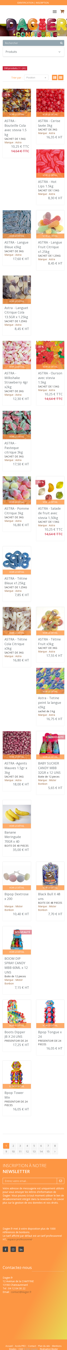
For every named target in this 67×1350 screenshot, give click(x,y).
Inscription (42, 2)
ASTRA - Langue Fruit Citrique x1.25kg (50, 247)
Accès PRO (20, 1345)
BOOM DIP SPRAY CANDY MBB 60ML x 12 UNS (16, 965)
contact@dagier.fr (21, 1292)
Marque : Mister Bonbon (47, 781)
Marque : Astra (12, 142)
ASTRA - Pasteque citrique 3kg (13, 447)
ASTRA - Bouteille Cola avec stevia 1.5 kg (15, 128)
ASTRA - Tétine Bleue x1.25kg (15, 580)
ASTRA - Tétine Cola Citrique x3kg (15, 643)
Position (31, 77)
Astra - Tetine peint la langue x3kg (49, 702)
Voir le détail (16, 114)
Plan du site (44, 1345)
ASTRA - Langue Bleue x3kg (16, 244)
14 (41, 1151)
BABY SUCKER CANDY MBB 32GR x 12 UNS (49, 767)
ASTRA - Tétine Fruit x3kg (49, 641)
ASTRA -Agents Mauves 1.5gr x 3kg (15, 767)
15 (48, 1151)
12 (27, 1151)
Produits (11, 52)
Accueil (9, 1345)
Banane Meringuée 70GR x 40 (12, 837)
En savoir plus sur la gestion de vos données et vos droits (33, 1200)
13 (34, 1151)
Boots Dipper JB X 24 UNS (14, 1034)
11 (20, 1151)
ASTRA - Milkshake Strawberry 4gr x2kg (16, 380)
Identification (25, 2)
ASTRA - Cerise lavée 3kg (49, 123)
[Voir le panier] (62, 12)
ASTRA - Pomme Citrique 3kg (16, 510)
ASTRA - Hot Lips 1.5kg (47, 183)
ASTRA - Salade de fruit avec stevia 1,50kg (49, 513)
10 (13, 1151)
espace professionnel (20, 1239)
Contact (32, 1345)
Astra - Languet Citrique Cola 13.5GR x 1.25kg (16, 312)
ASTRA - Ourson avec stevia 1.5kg (50, 377)
